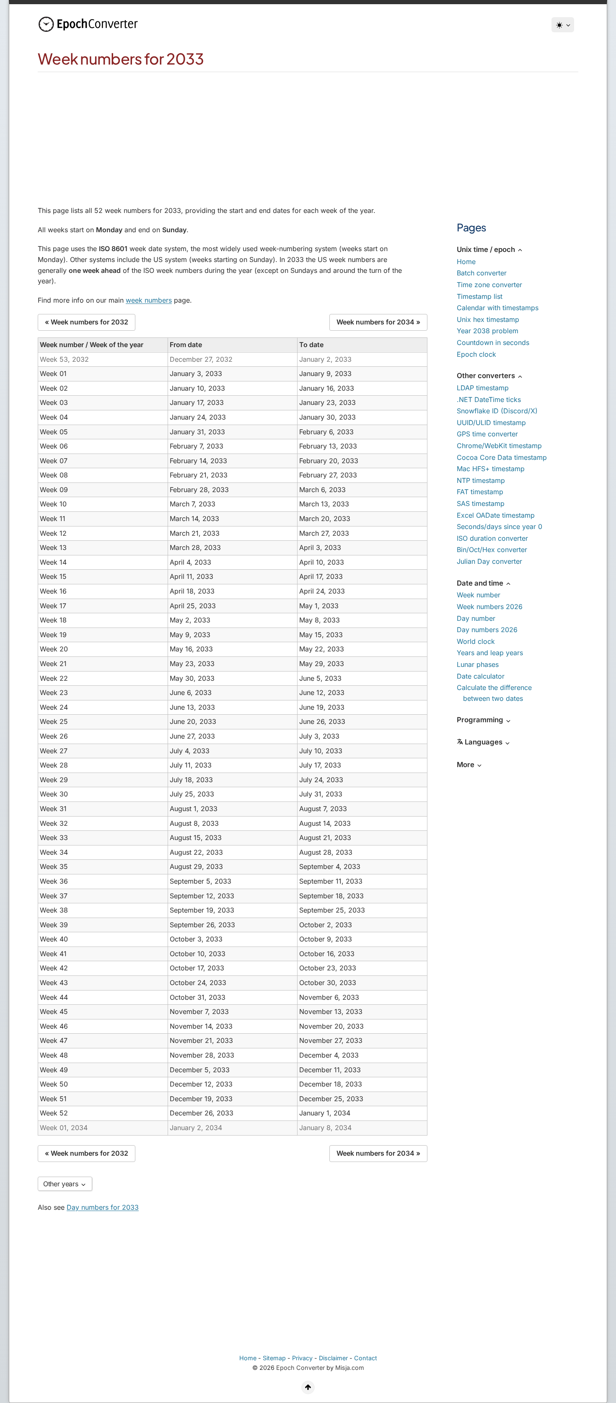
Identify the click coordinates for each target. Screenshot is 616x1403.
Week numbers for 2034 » (378, 322)
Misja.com (349, 1367)
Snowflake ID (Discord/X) (497, 411)
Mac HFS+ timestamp (491, 468)
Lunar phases (478, 664)
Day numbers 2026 (487, 629)
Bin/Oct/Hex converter (492, 549)
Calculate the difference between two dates (494, 693)
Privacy (302, 1358)
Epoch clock (476, 354)
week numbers (149, 300)
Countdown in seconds (493, 342)
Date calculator (481, 676)
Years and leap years (490, 652)
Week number (478, 595)
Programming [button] (481, 720)
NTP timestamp (481, 480)
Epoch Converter (300, 1367)
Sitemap (274, 1358)
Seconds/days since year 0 (499, 526)
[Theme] (562, 24)
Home (466, 261)
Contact (365, 1358)
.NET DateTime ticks (489, 399)
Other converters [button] (487, 375)
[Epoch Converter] (90, 24)
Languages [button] (484, 742)
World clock (476, 641)
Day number (476, 618)
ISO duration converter (492, 538)
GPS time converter (487, 434)
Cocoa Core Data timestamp (502, 457)
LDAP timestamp (483, 388)
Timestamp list (479, 296)
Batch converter (482, 273)
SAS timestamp (481, 503)
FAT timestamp (480, 492)
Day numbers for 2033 (103, 1207)
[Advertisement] (308, 135)
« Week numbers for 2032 (86, 322)
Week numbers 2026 (490, 606)
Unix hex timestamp (488, 319)
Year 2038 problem (487, 331)
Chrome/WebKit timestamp (499, 445)
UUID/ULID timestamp (491, 422)
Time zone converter (489, 284)
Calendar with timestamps (497, 307)
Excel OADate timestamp (496, 515)
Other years (61, 1184)
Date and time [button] (481, 583)
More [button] (466, 764)
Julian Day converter (489, 561)
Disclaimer (333, 1358)
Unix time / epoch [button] (487, 249)
